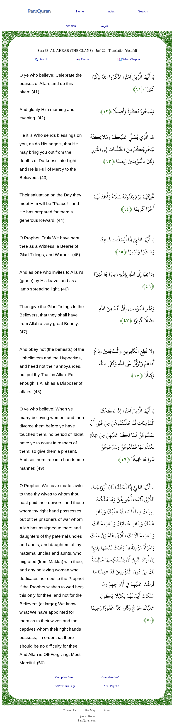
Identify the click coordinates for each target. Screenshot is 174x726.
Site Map (90, 710)
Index (111, 11)
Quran (82, 716)
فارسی (103, 26)
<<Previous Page (65, 686)
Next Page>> (111, 686)
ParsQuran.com (87, 720)
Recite (85, 59)
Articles (71, 26)
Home (80, 11)
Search (142, 11)
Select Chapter (131, 59)
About (107, 710)
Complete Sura (64, 677)
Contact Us (69, 710)
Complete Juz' (110, 677)
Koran (92, 716)
